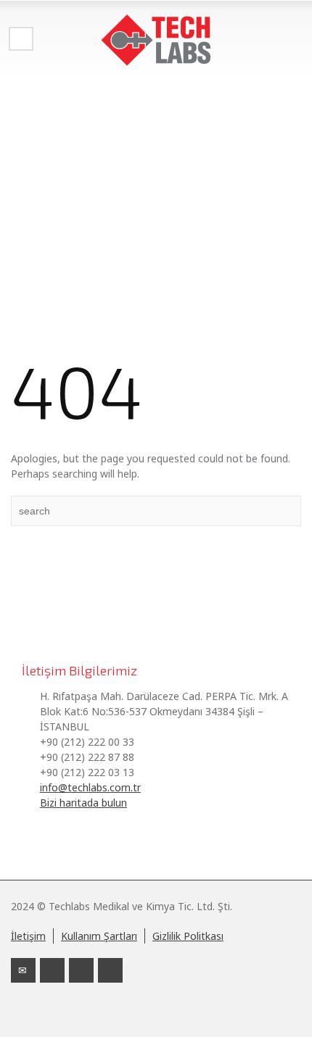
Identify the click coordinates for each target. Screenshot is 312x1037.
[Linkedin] (52, 970)
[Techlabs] (156, 40)
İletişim (28, 936)
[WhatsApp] (110, 970)
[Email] (23, 970)
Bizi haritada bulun (83, 802)
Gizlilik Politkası (187, 936)
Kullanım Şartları (99, 936)
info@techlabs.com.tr (90, 787)
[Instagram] (81, 970)
